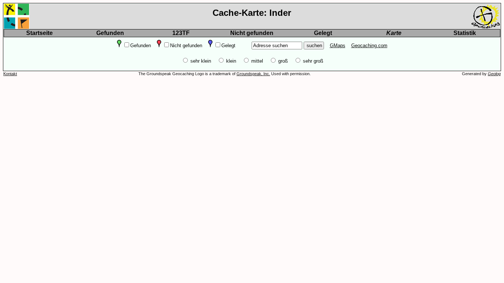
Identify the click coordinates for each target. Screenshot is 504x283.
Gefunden (110, 33)
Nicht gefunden (251, 33)
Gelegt (323, 33)
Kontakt (10, 73)
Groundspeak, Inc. (253, 73)
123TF (181, 33)
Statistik (464, 33)
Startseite (39, 33)
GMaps (337, 45)
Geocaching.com (369, 45)
